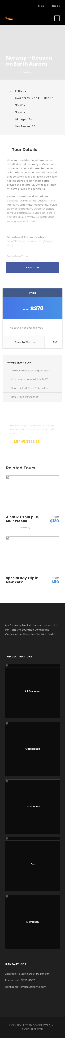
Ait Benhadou (32, 691)
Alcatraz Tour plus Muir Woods (22, 519)
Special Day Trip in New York (22, 580)
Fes (32, 864)
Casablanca (32, 748)
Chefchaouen (32, 806)
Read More (32, 267)
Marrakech (32, 921)
